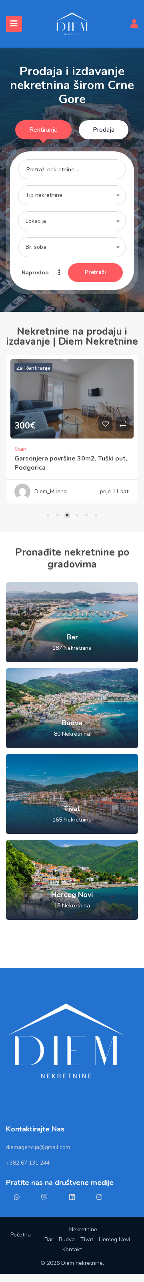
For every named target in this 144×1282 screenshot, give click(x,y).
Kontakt (72, 1249)
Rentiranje (43, 129)
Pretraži (95, 272)
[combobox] (72, 195)
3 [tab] (67, 515)
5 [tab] (86, 515)
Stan (82, 449)
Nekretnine (83, 1229)
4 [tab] (77, 515)
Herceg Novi (114, 1239)
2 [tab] (57, 515)
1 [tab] (48, 515)
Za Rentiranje (95, 368)
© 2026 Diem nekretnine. (72, 1263)
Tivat (86, 1239)
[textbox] (72, 195)
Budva (67, 1239)
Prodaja (103, 129)
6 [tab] (96, 515)
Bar (48, 1239)
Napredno (36, 272)
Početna (20, 1234)
